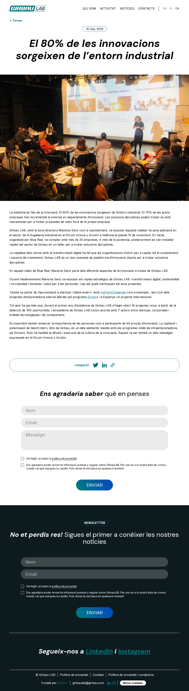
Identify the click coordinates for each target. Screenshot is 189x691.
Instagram (134, 651)
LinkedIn (99, 651)
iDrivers (92, 297)
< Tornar (15, 20)
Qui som (89, 8)
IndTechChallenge (113, 292)
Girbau (62, 683)
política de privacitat (64, 458)
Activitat (108, 8)
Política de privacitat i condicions (131, 675)
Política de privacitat (74, 675)
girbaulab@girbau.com (88, 683)
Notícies (127, 8)
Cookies (98, 675)
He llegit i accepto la (51, 458)
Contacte (146, 8)
